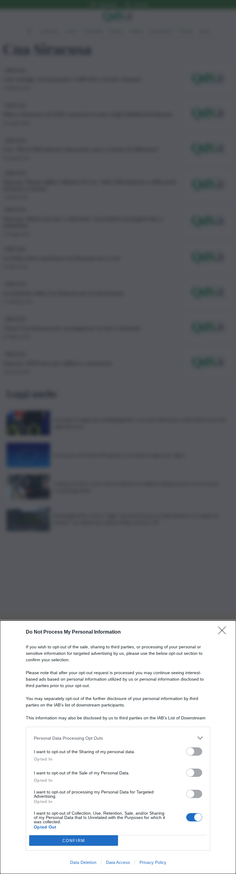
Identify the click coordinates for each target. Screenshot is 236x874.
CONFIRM (73, 840)
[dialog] (118, 747)
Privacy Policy (153, 862)
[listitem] (118, 738)
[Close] (224, 632)
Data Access (118, 862)
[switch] (194, 751)
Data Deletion (83, 862)
